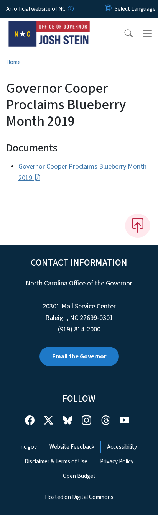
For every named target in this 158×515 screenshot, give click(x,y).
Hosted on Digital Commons (79, 497)
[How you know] (70, 9)
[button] (123, 34)
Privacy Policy (116, 461)
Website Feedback (71, 447)
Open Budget (79, 476)
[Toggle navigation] (147, 34)
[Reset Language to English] (108, 9)
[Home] (49, 26)
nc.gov (29, 447)
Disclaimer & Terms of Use (56, 461)
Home (13, 62)
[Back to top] (137, 226)
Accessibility (122, 447)
